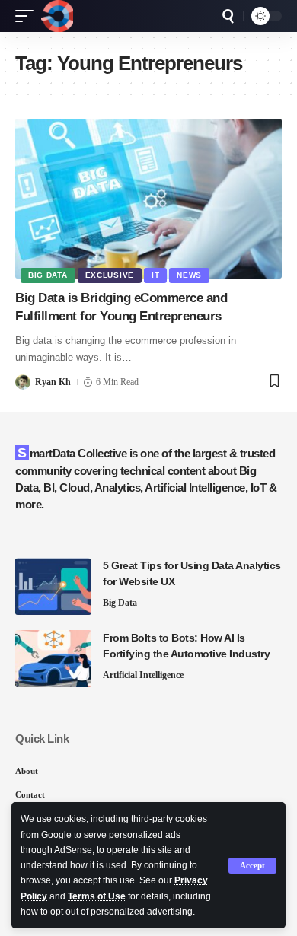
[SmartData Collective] (57, 16)
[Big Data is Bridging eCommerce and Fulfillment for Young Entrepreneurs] (148, 199)
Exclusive (109, 275)
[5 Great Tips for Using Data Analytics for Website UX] (53, 586)
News (189, 275)
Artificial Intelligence (143, 675)
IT (155, 275)
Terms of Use (97, 896)
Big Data (48, 275)
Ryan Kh (53, 382)
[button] (252, 866)
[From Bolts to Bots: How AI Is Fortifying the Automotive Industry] (53, 658)
